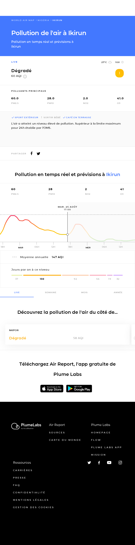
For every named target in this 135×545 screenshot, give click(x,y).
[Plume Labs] (26, 426)
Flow (96, 439)
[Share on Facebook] (32, 154)
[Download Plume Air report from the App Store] (51, 389)
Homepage (101, 432)
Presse (19, 477)
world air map (23, 20)
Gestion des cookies (33, 507)
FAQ (16, 485)
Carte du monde (65, 439)
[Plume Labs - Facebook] (99, 464)
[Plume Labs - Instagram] (120, 464)
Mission (98, 454)
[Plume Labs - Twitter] (89, 463)
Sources (57, 432)
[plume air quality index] (25, 77)
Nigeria (43, 20)
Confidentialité (29, 492)
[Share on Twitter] (38, 154)
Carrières (23, 470)
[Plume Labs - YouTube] (109, 463)
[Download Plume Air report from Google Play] (79, 389)
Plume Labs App (106, 447)
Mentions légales (31, 499)
